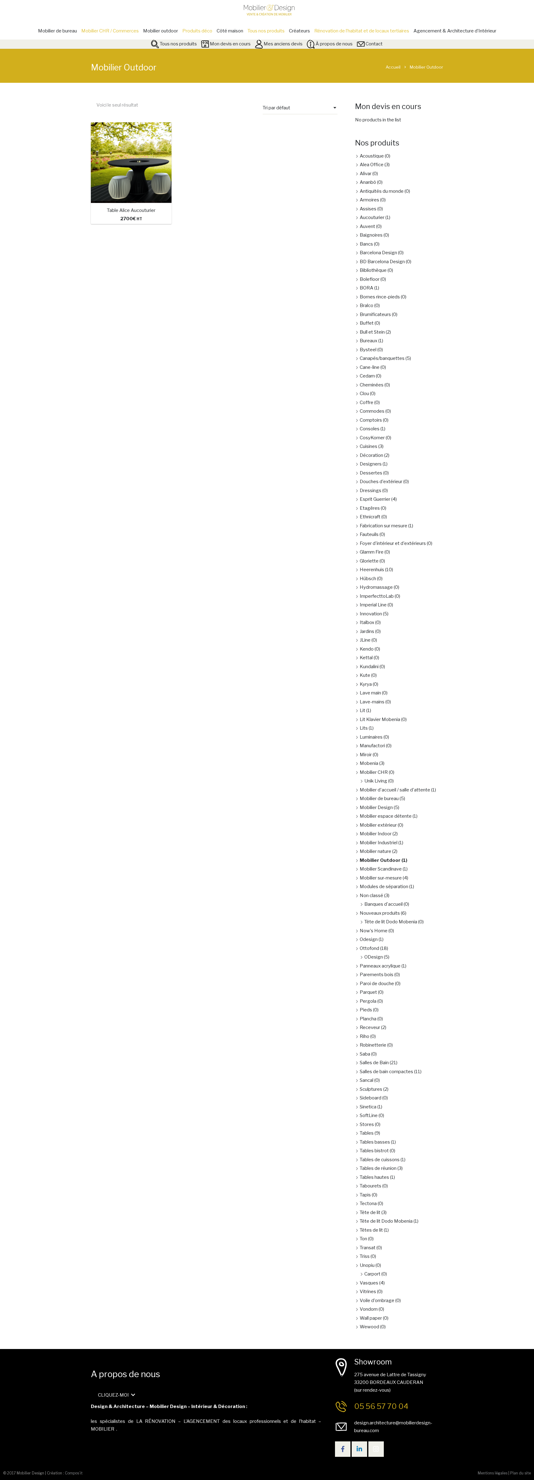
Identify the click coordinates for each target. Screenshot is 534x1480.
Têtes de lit (371, 1230)
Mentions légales (492, 1473)
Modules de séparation (384, 886)
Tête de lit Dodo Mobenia (390, 922)
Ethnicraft (370, 517)
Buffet (367, 323)
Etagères (370, 508)
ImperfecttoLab (377, 596)
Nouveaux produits (380, 913)
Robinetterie (373, 1045)
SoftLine (369, 1115)
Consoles (369, 429)
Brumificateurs (375, 314)
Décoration (371, 455)
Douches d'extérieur (381, 481)
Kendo (367, 649)
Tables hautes (374, 1177)
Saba (365, 1054)
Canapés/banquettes (382, 358)
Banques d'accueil (383, 904)
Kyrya (366, 684)
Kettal (366, 657)
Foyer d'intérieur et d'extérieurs (393, 543)
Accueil (393, 67)
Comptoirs (371, 420)
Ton (363, 1239)
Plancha (368, 1019)
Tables (367, 1133)
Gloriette (369, 561)
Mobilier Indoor (376, 834)
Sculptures (371, 1089)
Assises (368, 209)
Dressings (370, 490)
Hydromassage (376, 587)
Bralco (366, 305)
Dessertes (371, 473)
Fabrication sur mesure (383, 526)
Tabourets (370, 1186)
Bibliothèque (373, 270)
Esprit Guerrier (375, 499)
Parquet (368, 992)
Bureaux (368, 341)
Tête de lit (370, 1212)
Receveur (370, 1027)
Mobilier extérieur (378, 825)
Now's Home (374, 931)
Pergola (368, 1001)
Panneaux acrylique (380, 966)
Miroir (366, 754)
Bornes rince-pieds (380, 297)
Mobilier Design (376, 807)
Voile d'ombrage (377, 1300)
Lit (362, 710)
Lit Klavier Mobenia (380, 719)
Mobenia (369, 763)
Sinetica (368, 1107)
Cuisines (368, 446)
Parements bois (376, 974)
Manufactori (372, 745)
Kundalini (369, 666)
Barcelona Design (378, 252)
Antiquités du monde (382, 191)
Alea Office (372, 164)
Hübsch (368, 578)
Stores (367, 1124)
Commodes (372, 411)
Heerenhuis (372, 569)
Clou (364, 393)
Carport (372, 1274)
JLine (365, 640)
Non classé (371, 895)
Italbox (367, 622)
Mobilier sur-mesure (381, 878)
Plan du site (520, 1473)
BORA (366, 288)
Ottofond (369, 948)
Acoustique (372, 156)
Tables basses (375, 1142)
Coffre (366, 402)
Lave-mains (372, 702)
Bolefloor (369, 279)
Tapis (365, 1195)
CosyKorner (372, 438)
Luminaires (371, 737)
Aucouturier (372, 217)
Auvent (367, 226)
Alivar (365, 173)
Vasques (369, 1283)
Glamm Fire (372, 552)
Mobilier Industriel (378, 842)
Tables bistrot (374, 1150)
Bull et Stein (372, 332)
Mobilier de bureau (379, 798)
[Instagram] (376, 1449)
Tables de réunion (378, 1168)
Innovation (371, 614)
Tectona (368, 1203)
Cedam (367, 376)
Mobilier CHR (374, 772)
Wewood (369, 1327)
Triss (365, 1256)
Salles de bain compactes (386, 1071)
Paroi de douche (377, 983)
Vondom (369, 1309)
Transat (367, 1247)
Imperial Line (373, 605)
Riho (364, 1036)
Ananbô (368, 182)
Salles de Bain (374, 1062)
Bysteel (368, 349)
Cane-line (369, 367)
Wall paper (371, 1318)
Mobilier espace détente (386, 816)
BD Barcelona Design (382, 261)
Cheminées (372, 385)
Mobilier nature (375, 851)
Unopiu (367, 1265)
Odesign (369, 939)
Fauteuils (369, 534)
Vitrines (368, 1291)
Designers (371, 464)
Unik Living (375, 781)
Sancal (366, 1080)
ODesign (373, 957)
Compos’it (74, 1473)
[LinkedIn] (359, 1449)
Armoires (369, 200)
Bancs (366, 244)
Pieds (366, 1010)
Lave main (370, 693)
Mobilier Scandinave (381, 869)
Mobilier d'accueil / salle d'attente (395, 790)
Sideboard (370, 1098)
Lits (364, 728)
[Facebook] (342, 1449)
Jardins (367, 631)
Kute (365, 675)
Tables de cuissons (380, 1159)
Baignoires (371, 235)
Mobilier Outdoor (380, 860)
